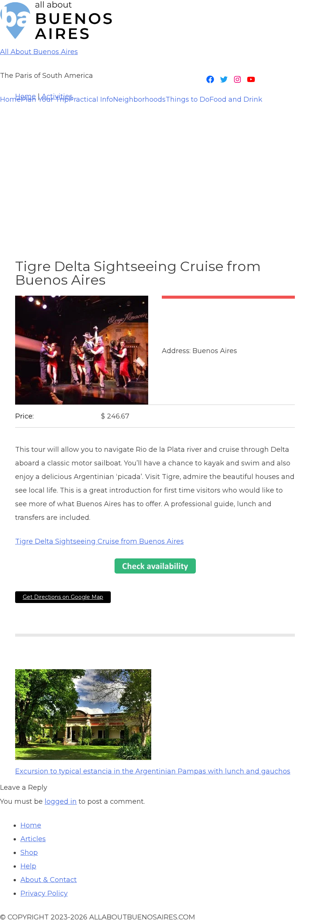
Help (28, 866)
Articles (33, 839)
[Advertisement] (155, 166)
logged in (61, 801)
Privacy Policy (44, 893)
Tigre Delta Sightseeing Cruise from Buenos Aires (99, 541)
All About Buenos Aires (39, 52)
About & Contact (48, 880)
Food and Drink (235, 99)
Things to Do (187, 99)
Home (10, 99)
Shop (29, 852)
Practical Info (91, 99)
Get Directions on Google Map (63, 597)
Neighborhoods (139, 99)
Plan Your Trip (45, 99)
